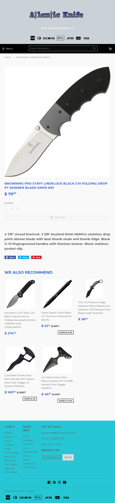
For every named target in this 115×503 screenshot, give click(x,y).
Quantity (9, 203)
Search (8, 432)
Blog (25, 436)
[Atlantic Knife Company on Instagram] (59, 482)
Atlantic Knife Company (23, 491)
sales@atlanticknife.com (62, 432)
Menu (9, 48)
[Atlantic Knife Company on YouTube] (64, 482)
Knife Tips (9, 456)
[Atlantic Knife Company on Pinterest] (54, 482)
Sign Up (68, 457)
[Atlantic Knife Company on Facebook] (49, 482)
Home (7, 57)
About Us (9, 436)
